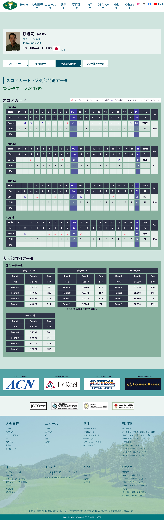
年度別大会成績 (68, 63)
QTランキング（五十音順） (17, 482)
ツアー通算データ (95, 63)
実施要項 (9, 489)
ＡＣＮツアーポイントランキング (135, 449)
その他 (47, 442)
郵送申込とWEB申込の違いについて (59, 477)
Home (24, 4)
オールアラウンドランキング (134, 439)
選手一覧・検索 (89, 428)
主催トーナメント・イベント (134, 482)
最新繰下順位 (88, 439)
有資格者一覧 (88, 432)
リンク (125, 489)
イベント (87, 482)
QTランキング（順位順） (16, 479)
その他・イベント (13, 449)
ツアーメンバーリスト (92, 442)
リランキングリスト (91, 435)
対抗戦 (86, 479)
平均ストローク (128, 442)
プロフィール (15, 63)
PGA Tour (9, 442)
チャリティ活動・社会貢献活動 (135, 485)
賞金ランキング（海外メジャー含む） (137, 435)
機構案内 (126, 472)
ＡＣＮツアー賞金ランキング (134, 452)
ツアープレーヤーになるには (134, 479)
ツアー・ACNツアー (14, 435)
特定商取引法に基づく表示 (133, 495)
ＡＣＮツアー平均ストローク (134, 455)
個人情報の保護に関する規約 (134, 492)
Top (84, 472)
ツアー (8, 428)
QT (7, 439)
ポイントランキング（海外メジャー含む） (139, 432)
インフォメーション (14, 472)
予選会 (8, 445)
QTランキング (89, 445)
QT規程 (9, 485)
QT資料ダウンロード (14, 492)
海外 (46, 439)
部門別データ (42, 63)
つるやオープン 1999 (23, 88)
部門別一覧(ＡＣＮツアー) (132, 445)
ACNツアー (10, 432)
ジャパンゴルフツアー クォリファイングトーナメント (62, 473)
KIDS (46, 445)
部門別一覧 (126, 428)
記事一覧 (9, 475)
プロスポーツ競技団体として (134, 475)
